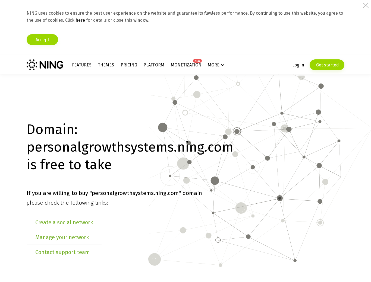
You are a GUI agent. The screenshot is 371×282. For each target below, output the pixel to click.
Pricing (129, 65)
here (80, 20)
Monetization (186, 65)
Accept (42, 39)
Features (82, 65)
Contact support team (62, 252)
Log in (298, 65)
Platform (153, 65)
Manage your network (62, 237)
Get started (327, 65)
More (213, 65)
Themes (106, 65)
